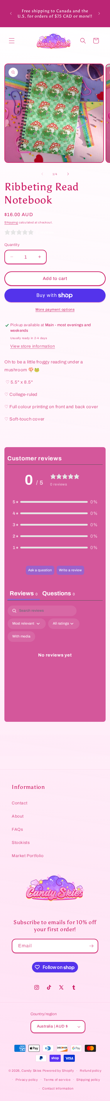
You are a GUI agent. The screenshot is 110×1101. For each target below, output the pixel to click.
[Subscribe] (91, 946)
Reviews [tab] (24, 593)
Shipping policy (88, 1079)
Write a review (70, 570)
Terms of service (57, 1079)
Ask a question (40, 570)
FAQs (17, 829)
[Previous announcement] (10, 13)
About (18, 816)
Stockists (21, 842)
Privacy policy (27, 1079)
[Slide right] (68, 173)
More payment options (55, 309)
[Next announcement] (99, 13)
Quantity (12, 245)
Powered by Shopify (58, 1070)
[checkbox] (21, 636)
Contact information (57, 1088)
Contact (19, 803)
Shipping (11, 222)
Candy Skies (31, 1070)
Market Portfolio (28, 856)
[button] (11, 40)
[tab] (58, 594)
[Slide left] (42, 173)
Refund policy (90, 1070)
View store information (32, 346)
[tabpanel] (55, 662)
